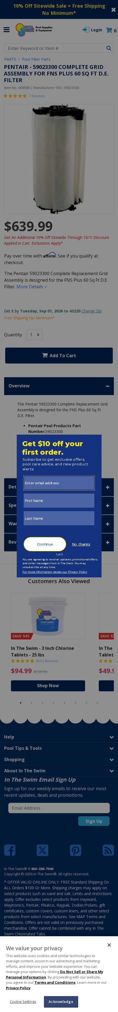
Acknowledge (61, 1001)
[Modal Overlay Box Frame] (59, 506)
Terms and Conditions (55, 982)
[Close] (109, 945)
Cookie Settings (23, 1001)
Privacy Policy (18, 987)
